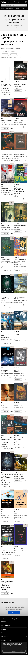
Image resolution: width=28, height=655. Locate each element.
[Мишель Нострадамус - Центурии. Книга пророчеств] (20, 366)
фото (25, 61)
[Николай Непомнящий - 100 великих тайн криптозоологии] (7, 221)
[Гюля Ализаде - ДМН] (7, 401)
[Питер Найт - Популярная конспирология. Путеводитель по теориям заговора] (20, 182)
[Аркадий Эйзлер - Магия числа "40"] (20, 544)
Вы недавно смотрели (7, 602)
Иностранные (9, 8)
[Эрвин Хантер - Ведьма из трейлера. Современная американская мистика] (20, 433)
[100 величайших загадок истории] (20, 470)
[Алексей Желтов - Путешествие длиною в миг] (7, 507)
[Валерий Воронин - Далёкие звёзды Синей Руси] (7, 330)
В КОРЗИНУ (5, 94)
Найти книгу (14, 613)
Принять (14, 651)
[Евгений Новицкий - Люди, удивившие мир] (20, 330)
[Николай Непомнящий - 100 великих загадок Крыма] (7, 116)
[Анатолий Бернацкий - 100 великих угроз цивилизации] (7, 182)
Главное (17, 8)
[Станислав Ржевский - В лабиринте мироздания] (7, 366)
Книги (2, 8)
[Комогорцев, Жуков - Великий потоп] (20, 401)
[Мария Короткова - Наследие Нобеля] (20, 150)
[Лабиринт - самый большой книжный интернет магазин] (7, 2)
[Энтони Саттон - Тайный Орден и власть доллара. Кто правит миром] (20, 255)
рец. (25, 164)
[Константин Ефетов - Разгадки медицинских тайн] (20, 507)
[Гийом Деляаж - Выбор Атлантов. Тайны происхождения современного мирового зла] (7, 433)
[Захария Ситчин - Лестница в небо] (20, 116)
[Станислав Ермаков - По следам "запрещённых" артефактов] (7, 293)
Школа (23, 8)
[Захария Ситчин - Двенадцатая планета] (7, 150)
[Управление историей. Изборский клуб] (20, 221)
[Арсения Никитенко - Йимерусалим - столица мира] (7, 544)
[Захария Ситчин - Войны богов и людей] (20, 80)
